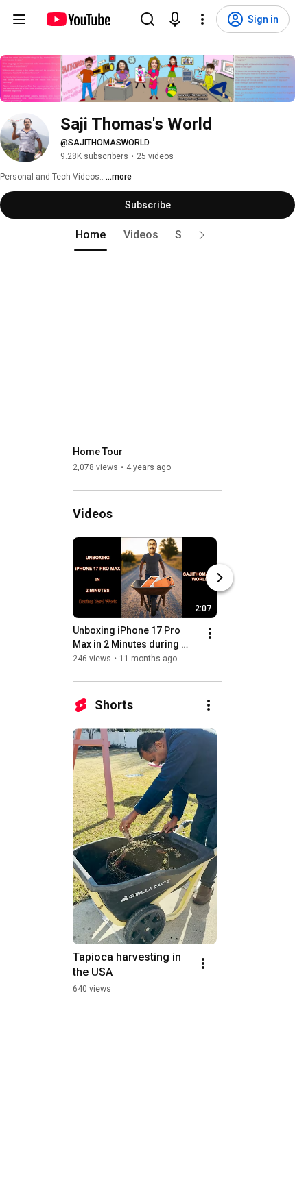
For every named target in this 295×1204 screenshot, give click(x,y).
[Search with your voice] (175, 19)
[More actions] (210, 633)
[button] (201, 235)
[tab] (90, 235)
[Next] (219, 577)
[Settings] (202, 19)
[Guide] (19, 19)
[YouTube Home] (78, 19)
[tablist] (147, 235)
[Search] (147, 19)
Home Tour (98, 451)
